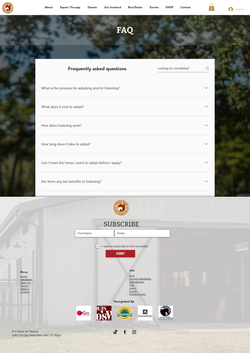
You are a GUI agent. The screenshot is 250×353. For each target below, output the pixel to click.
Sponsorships (136, 282)
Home (23, 276)
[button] (112, 7)
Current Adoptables (140, 278)
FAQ (131, 285)
